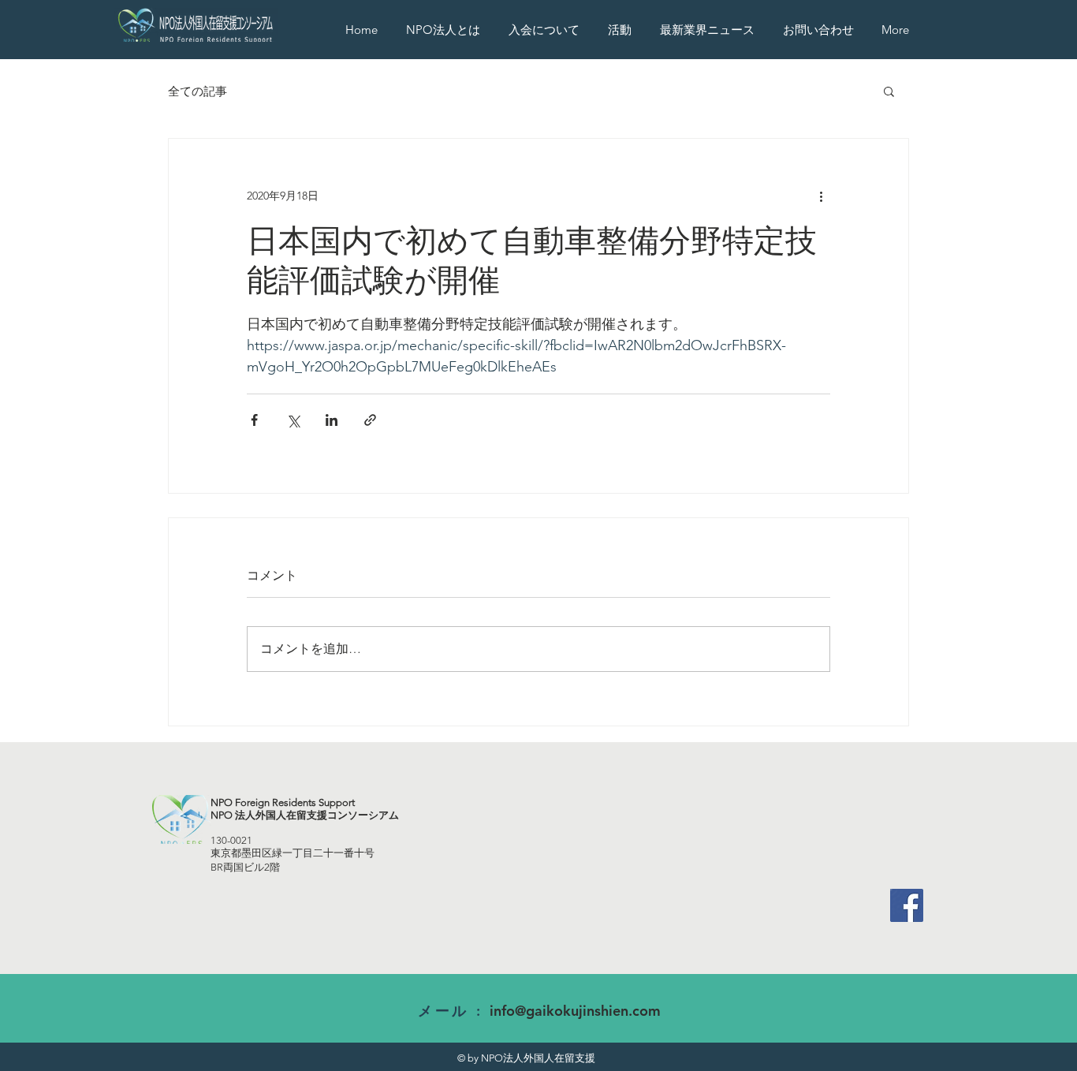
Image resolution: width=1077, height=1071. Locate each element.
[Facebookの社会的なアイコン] (906, 905)
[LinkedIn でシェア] (331, 419)
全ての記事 (197, 91)
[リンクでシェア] (370, 419)
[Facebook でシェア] (254, 419)
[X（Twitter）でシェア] (292, 419)
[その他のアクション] (820, 195)
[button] (622, 29)
